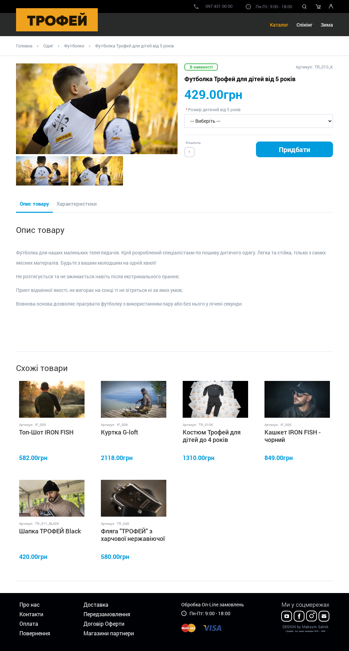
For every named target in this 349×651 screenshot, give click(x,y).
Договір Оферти (104, 623)
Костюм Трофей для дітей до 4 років (212, 436)
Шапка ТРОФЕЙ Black (50, 531)
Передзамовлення (107, 614)
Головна (24, 46)
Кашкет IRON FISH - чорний (292, 436)
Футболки (74, 46)
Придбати (294, 149)
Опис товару (34, 203)
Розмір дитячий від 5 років (214, 109)
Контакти (31, 614)
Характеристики (77, 203)
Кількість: (193, 142)
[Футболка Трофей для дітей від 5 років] (97, 108)
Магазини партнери (109, 633)
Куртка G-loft (119, 432)
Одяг (48, 46)
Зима (327, 24)
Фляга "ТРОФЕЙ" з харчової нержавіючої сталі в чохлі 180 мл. (133, 538)
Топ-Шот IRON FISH (46, 432)
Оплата (28, 623)
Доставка (96, 604)
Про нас (29, 604)
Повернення (34, 633)
